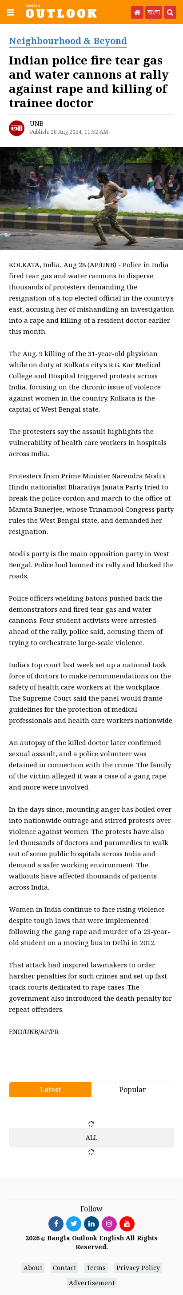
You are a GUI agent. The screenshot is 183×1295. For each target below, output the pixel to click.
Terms (96, 1267)
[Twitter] (74, 1223)
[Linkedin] (91, 1223)
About (33, 1267)
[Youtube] (127, 1223)
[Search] (170, 12)
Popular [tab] (132, 1090)
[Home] (137, 12)
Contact (64, 1267)
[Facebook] (56, 1223)
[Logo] (61, 10)
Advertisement (92, 1283)
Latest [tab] (50, 1090)
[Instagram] (109, 1223)
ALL (91, 1137)
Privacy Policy (138, 1267)
